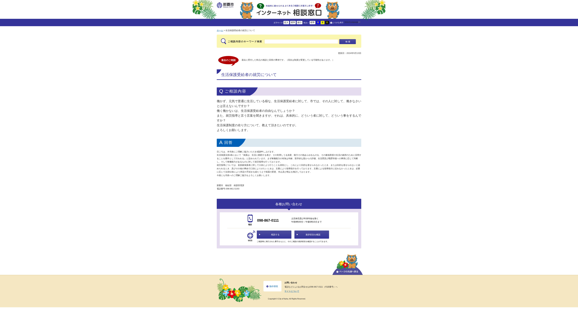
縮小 (299, 22)
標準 (293, 22)
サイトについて (291, 291)
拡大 (286, 22)
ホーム (220, 30)
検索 (348, 41)
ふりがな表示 (338, 23)
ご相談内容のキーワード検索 (245, 41)
